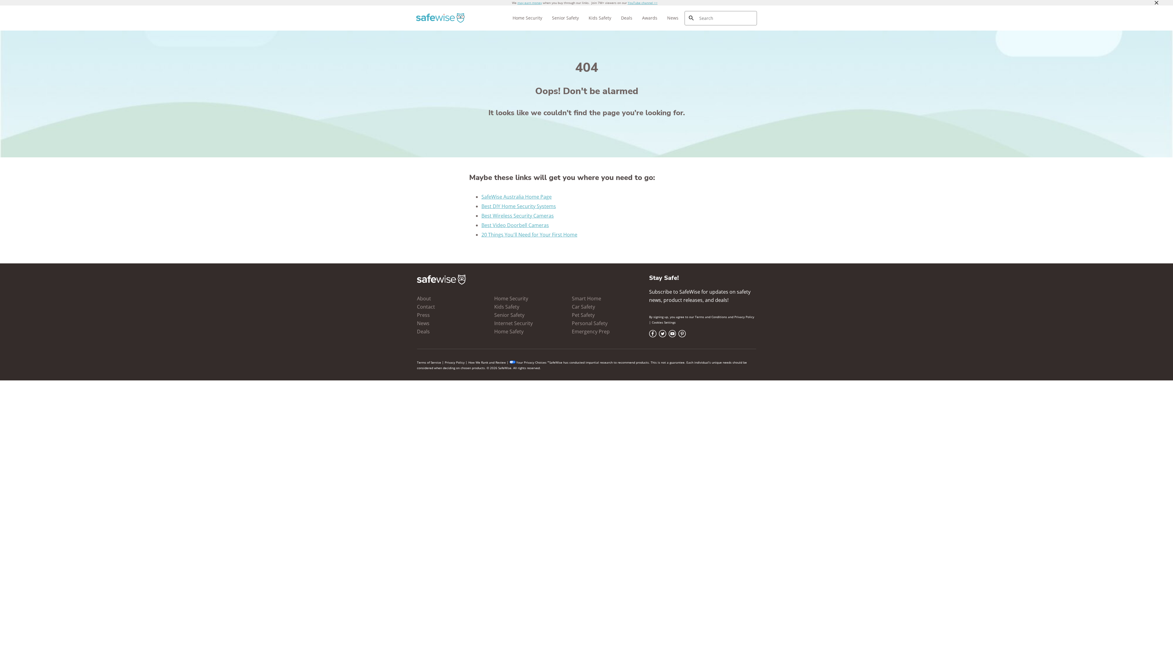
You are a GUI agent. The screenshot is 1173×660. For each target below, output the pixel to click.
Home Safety (509, 331)
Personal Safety (590, 323)
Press (423, 315)
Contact (426, 306)
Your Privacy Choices (531, 362)
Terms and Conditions (711, 317)
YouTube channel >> (643, 3)
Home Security (527, 18)
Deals (626, 18)
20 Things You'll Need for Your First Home (529, 234)
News (672, 18)
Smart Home (586, 298)
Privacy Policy (744, 317)
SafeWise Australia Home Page (516, 196)
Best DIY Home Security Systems (518, 206)
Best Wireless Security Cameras (517, 215)
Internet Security (513, 323)
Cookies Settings (664, 322)
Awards (649, 18)
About (424, 298)
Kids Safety (600, 18)
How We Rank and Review (487, 362)
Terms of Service (429, 362)
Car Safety (583, 306)
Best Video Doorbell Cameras (515, 225)
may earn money (529, 3)
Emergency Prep (591, 331)
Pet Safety (583, 315)
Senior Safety (565, 18)
